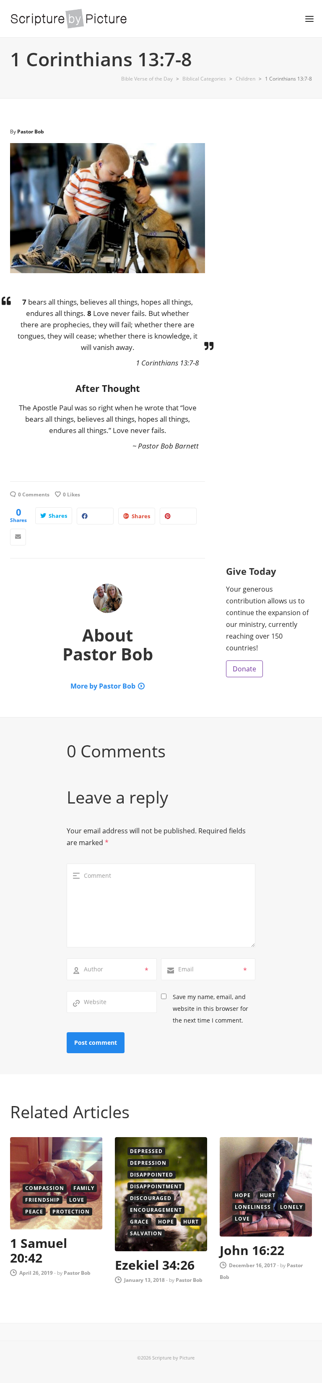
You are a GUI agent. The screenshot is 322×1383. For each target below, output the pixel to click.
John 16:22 (252, 1250)
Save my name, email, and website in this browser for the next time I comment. (210, 1008)
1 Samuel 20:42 (38, 1250)
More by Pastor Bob (102, 686)
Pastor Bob (30, 131)
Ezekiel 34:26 (155, 1264)
